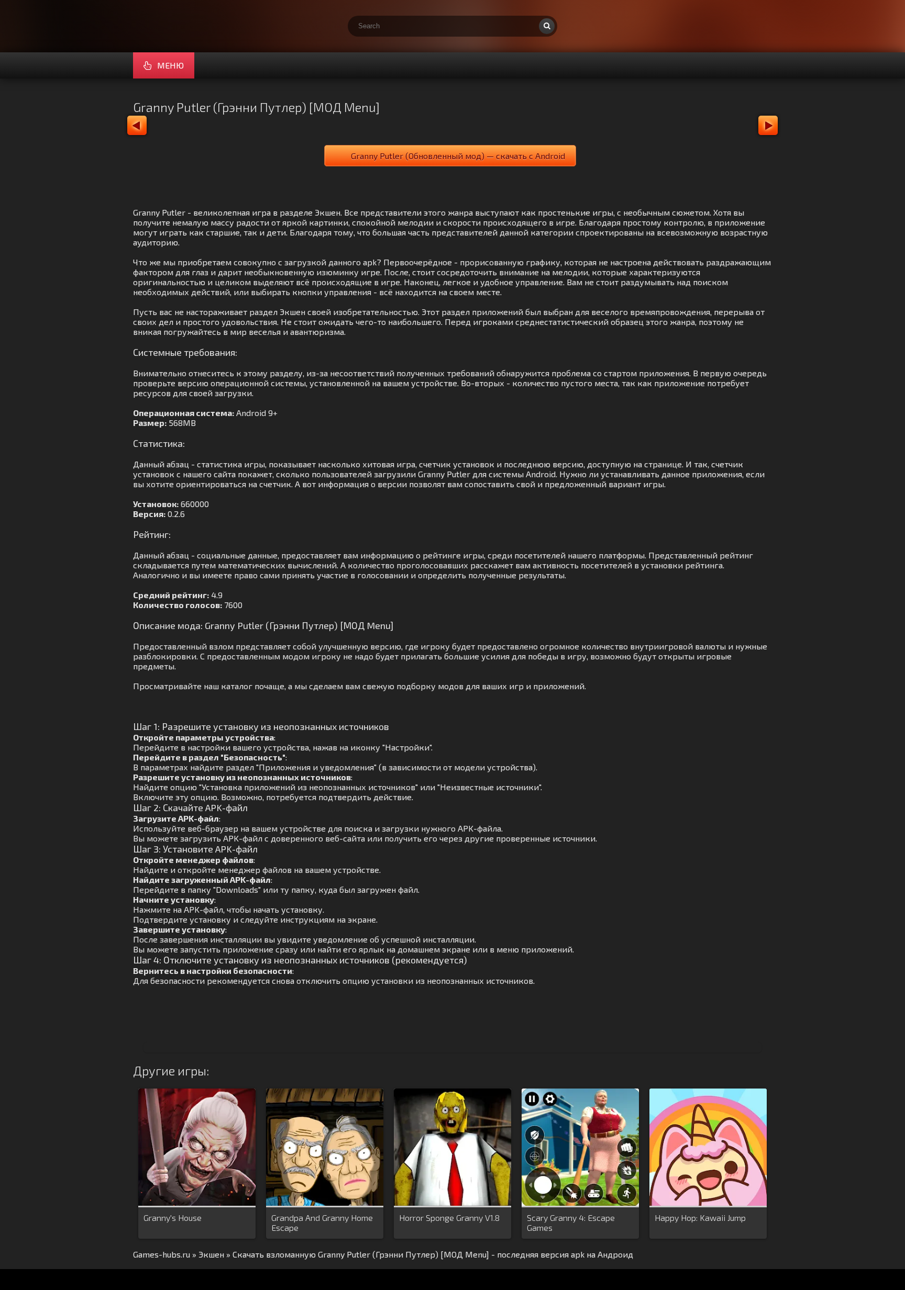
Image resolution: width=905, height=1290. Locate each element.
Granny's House (173, 1217)
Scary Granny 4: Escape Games (571, 1222)
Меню (170, 65)
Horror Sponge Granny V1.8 (449, 1217)
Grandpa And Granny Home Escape (322, 1222)
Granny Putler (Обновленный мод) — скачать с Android (458, 156)
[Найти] (547, 26)
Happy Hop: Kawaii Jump (700, 1217)
